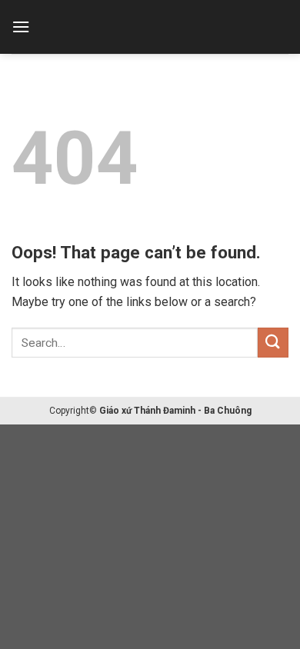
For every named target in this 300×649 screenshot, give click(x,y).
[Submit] (273, 343)
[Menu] (21, 26)
